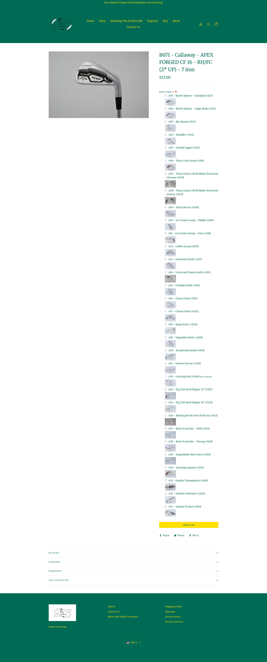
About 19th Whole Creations (123, 616)
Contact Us (133, 27)
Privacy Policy (173, 616)
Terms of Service (174, 621)
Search (111, 606)
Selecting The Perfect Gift (126, 20)
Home (90, 20)
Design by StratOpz (58, 627)
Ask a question (59, 580)
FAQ (165, 20)
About (176, 20)
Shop (102, 20)
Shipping (54, 562)
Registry (152, 20)
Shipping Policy (173, 606)
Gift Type (165, 92)
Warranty (55, 571)
